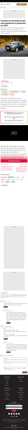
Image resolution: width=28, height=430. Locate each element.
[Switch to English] (14, 416)
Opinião (23, 177)
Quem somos (7, 379)
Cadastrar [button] (14, 410)
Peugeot (2, 181)
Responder (8, 322)
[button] (22, 4)
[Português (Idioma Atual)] (11, 416)
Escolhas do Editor (11, 177)
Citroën (13, 179)
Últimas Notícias (7, 390)
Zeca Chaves (5, 81)
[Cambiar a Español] (16, 416)
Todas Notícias (4, 177)
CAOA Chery (3, 179)
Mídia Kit (7, 385)
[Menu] (1, 4)
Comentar (25, 372)
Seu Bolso (8, 181)
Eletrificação (7, 399)
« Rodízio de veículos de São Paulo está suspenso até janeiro (7, 168)
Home (1, 7)
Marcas (21, 379)
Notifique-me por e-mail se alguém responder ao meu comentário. (15, 368)
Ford (17, 179)
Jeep (21, 179)
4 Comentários (4, 86)
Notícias (4, 7)
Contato (7, 383)
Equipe (7, 381)
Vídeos (13, 181)
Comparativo (21, 381)
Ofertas (21, 399)
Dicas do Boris (7, 394)
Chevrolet (8, 179)
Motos (7, 392)
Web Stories (21, 396)
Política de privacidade (14, 428)
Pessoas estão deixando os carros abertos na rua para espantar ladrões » (21, 169)
